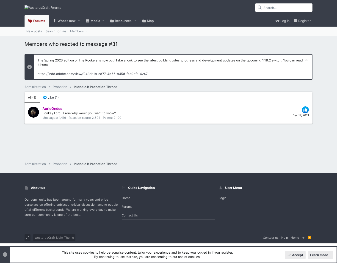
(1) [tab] (32, 97)
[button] (79, 21)
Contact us (130, 215)
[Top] (303, 237)
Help (284, 237)
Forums (127, 206)
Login (223, 198)
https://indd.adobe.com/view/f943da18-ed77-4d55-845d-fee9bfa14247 (93, 74)
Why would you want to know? (94, 113)
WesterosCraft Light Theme (54, 237)
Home (126, 198)
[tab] (51, 97)
